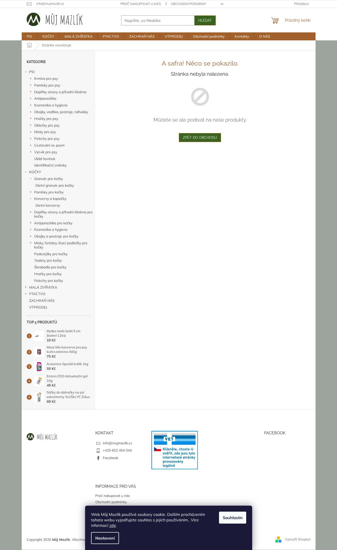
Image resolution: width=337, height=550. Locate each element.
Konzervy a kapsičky (50, 198)
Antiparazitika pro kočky (53, 223)
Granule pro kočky (48, 178)
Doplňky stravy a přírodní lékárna (60, 92)
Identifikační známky (50, 165)
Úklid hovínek (44, 159)
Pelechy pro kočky (48, 280)
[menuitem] (29, 36)
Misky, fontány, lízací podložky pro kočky (60, 245)
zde (112, 525)
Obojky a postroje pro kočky (56, 236)
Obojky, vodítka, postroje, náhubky (61, 112)
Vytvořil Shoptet (298, 539)
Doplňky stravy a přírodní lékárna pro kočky (63, 214)
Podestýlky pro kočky (51, 254)
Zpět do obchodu (200, 138)
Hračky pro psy (46, 118)
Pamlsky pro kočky (49, 192)
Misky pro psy (45, 132)
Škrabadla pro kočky (50, 267)
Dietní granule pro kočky (54, 185)
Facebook (110, 458)
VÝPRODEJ (38, 307)
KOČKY (35, 172)
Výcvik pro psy (45, 152)
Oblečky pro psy (47, 125)
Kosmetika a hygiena (50, 105)
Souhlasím (232, 517)
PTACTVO (37, 294)
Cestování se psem (49, 145)
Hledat (205, 20)
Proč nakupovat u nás (140, 4)
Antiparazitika (45, 98)
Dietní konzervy (47, 205)
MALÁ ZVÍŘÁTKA (43, 287)
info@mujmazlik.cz (117, 443)
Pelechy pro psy (46, 138)
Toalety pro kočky (48, 260)
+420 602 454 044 (117, 450)
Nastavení (105, 538)
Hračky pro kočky (48, 274)
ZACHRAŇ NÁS (42, 300)
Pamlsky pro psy (47, 85)
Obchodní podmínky (188, 4)
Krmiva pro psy (46, 78)
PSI (32, 72)
